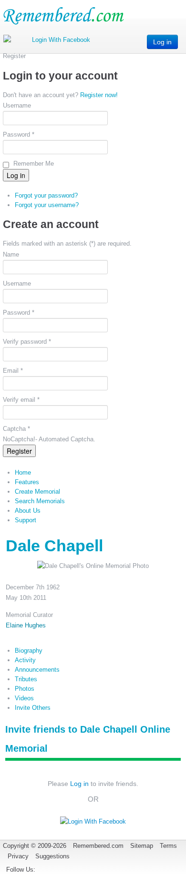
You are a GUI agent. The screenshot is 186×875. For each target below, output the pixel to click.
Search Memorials (40, 501)
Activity (25, 660)
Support (25, 520)
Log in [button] (162, 42)
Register (19, 451)
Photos (24, 688)
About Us (28, 510)
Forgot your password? (46, 195)
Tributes (26, 679)
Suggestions (52, 856)
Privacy (18, 856)
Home (23, 472)
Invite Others (33, 707)
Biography (28, 650)
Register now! (99, 95)
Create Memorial (37, 491)
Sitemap (141, 845)
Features (27, 482)
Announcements (37, 669)
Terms (168, 845)
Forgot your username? (47, 205)
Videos (24, 698)
